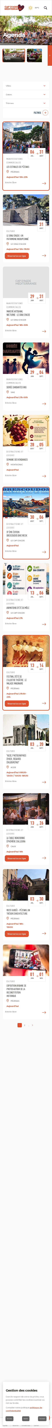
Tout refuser (9, 1418)
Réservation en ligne (17, 256)
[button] (26, 112)
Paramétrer (26, 1418)
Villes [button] (8, 86)
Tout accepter (42, 1418)
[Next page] (32, 1025)
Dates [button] (9, 94)
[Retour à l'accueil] (14, 8)
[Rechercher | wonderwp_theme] (45, 7)
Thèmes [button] (10, 103)
